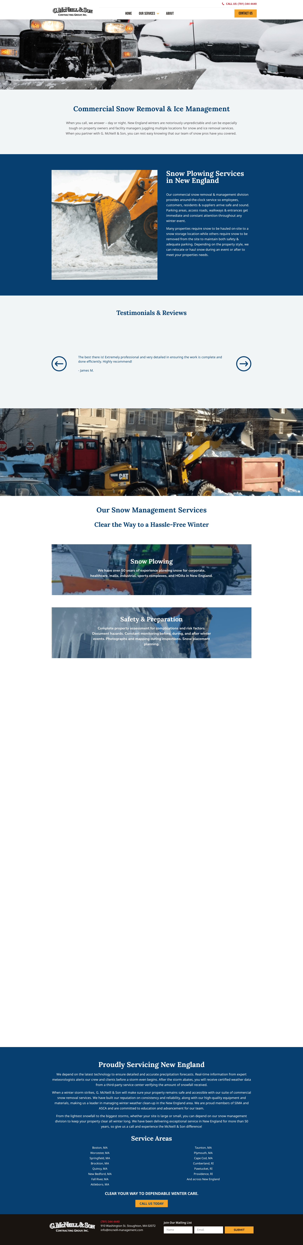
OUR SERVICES (147, 13)
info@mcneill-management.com (122, 1230)
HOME (128, 13)
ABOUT (170, 13)
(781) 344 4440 (110, 1221)
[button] (59, 363)
